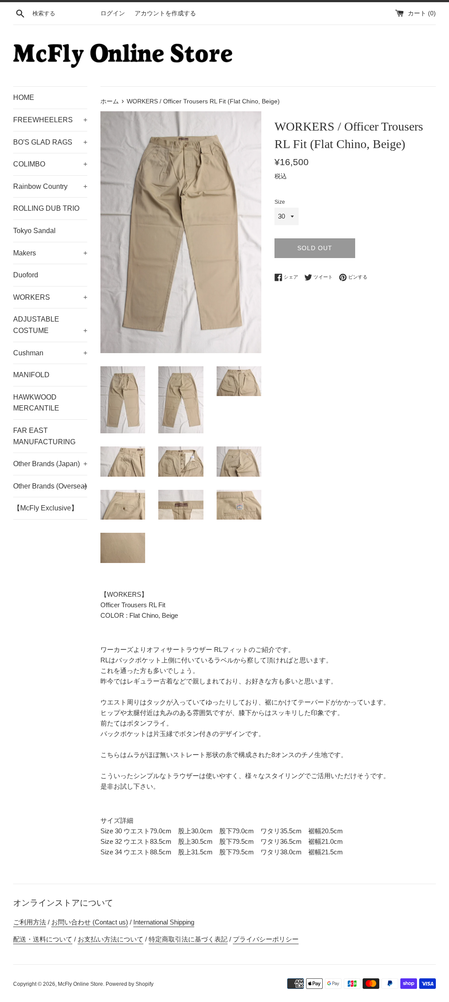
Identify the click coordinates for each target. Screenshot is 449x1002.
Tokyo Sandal (34, 230)
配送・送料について (42, 939)
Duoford (25, 275)
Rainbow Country (50, 186)
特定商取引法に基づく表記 (188, 939)
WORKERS (50, 297)
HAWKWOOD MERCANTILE (36, 402)
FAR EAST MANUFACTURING (44, 436)
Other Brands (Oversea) (50, 486)
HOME (23, 97)
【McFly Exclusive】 (45, 508)
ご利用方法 (29, 922)
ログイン (112, 13)
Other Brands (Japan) (50, 463)
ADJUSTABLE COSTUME (50, 324)
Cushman (50, 353)
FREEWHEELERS (50, 120)
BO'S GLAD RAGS (50, 142)
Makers (50, 253)
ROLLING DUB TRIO (46, 208)
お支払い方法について (110, 939)
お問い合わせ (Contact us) (89, 922)
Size (279, 202)
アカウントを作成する (165, 13)
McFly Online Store (80, 984)
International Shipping (163, 922)
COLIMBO (50, 164)
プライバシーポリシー (266, 939)
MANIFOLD (31, 375)
